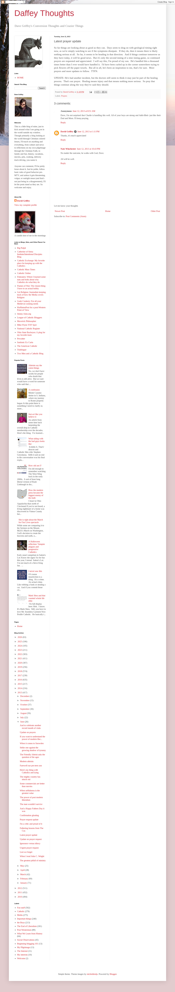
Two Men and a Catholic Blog (30, 353)
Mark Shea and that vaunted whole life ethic (36, 598)
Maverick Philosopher (26, 321)
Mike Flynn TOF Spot (27, 325)
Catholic (20, 911)
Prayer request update (29, 819)
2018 (20, 671)
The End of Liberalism (27, 926)
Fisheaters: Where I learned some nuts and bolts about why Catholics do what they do (31, 279)
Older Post (155, 211)
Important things (24, 919)
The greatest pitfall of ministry (33, 860)
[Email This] (95, 92)
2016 (20, 680)
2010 (20, 897)
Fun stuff (21, 908)
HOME (20, 77)
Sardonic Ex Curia (25, 342)
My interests (22, 955)
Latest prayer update (28, 835)
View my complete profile (25, 205)
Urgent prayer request (29, 848)
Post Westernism (24, 930)
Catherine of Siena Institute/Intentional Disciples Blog (29, 254)
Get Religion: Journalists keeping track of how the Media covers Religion (31, 294)
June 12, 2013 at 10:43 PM (88, 149)
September (25, 709)
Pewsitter (21, 338)
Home (107, 211)
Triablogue (21, 350)
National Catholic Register (28, 328)
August (23, 713)
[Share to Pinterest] (106, 92)
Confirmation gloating (29, 815)
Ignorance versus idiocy (30, 843)
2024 (20, 646)
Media (20, 915)
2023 (20, 650)
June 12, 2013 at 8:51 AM (84, 111)
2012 (20, 888)
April (22, 870)
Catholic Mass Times (26, 269)
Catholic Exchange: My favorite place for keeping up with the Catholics (31, 263)
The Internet (22, 951)
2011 (20, 892)
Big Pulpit (21, 248)
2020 (20, 663)
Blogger (113, 974)
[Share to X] (100, 92)
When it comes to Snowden (32, 743)
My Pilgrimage (23, 947)
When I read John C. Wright (32, 856)
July (22, 717)
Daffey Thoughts (44, 13)
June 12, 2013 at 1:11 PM (88, 131)
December (25, 696)
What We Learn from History (29, 933)
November (25, 700)
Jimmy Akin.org (24, 314)
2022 (20, 654)
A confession (34, 390)
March (23, 874)
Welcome (21, 958)
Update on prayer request (31, 839)
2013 (20, 692)
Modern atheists (26, 761)
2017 (20, 675)
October (24, 704)
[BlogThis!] (98, 92)
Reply (63, 122)
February (24, 878)
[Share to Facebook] (103, 92)
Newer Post (60, 211)
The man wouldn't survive (31, 804)
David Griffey (67, 131)
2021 (20, 658)
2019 (20, 667)
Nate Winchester (68, 149)
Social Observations (25, 940)
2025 (20, 641)
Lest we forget (26, 852)
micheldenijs (92, 974)
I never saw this (35, 571)
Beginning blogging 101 (27, 944)
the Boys (21, 922)
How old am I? (34, 465)
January (23, 883)
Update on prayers (28, 732)
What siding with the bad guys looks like (36, 441)
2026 (20, 637)
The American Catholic (27, 346)
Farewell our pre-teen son (31, 765)
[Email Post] (90, 92)
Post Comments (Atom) (76, 216)
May (22, 866)
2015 (20, 684)
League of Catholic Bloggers (29, 317)
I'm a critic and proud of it (31, 824)
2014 (20, 688)
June (22, 722)
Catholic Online (24, 273)
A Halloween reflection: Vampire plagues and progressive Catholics (36, 546)
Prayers (64, 96)
